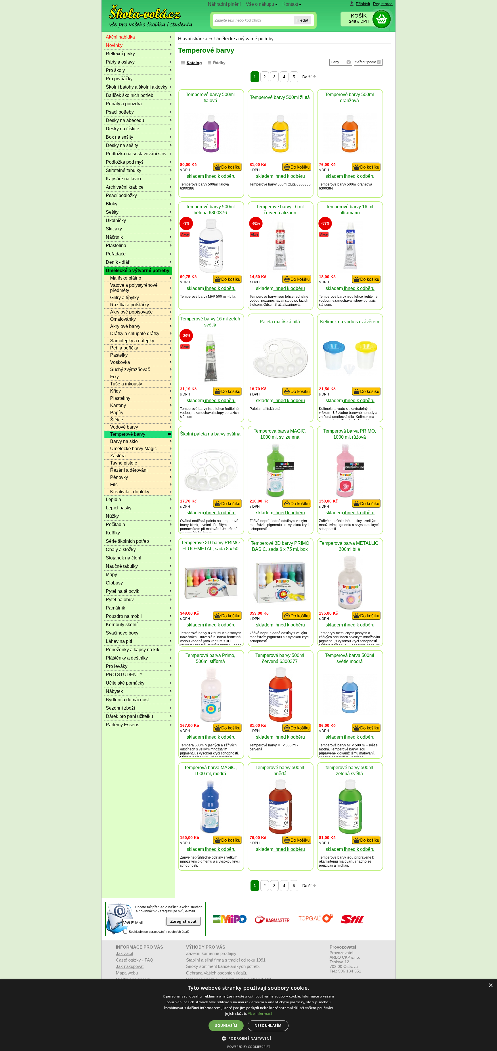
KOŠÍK (359, 16)
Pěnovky (119, 477)
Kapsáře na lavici (123, 178)
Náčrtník (114, 237)
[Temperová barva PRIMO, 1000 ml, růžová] (350, 496)
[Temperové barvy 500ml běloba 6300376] (211, 271)
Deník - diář (117, 262)
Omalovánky (123, 319)
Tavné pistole (123, 462)
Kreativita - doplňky (129, 491)
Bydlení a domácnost (127, 699)
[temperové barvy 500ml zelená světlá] (350, 832)
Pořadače (116, 253)
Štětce (116, 419)
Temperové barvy (127, 434)
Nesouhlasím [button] (268, 1025)
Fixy (114, 376)
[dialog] (248, 1015)
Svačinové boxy (122, 632)
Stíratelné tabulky (123, 170)
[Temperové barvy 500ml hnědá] (280, 832)
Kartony (118, 405)
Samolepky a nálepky (132, 340)
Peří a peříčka (124, 347)
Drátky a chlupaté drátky (134, 333)
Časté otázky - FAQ (134, 960)
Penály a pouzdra (124, 103)
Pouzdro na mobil (124, 616)
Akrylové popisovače (131, 311)
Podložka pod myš (125, 162)
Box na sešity (119, 137)
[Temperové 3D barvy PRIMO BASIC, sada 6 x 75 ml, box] (280, 603)
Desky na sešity (122, 145)
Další (307, 76)
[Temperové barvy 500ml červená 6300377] (281, 720)
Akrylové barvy (125, 326)
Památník (115, 607)
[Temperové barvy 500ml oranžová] (350, 152)
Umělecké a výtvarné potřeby (244, 38)
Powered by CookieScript (248, 1046)
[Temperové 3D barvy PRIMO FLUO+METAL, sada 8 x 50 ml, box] (211, 597)
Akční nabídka (120, 37)
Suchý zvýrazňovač (130, 369)
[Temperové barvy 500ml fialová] (211, 152)
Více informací (260, 1013)
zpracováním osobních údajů (169, 931)
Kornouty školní (121, 624)
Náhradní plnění (224, 4)
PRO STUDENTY (124, 674)
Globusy (114, 582)
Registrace (383, 3)
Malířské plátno (125, 278)
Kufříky (113, 532)
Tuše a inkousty (126, 383)
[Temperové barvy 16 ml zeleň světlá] (211, 383)
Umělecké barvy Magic (133, 448)
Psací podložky (121, 195)
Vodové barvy (124, 427)
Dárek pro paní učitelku (129, 716)
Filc (114, 484)
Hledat (302, 20)
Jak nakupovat (130, 966)
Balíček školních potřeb (129, 95)
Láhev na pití (119, 641)
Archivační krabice (125, 187)
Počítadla (115, 524)
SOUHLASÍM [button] (226, 1025)
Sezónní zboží (120, 708)
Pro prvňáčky (119, 78)
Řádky (219, 62)
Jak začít (124, 953)
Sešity (112, 212)
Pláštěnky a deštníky (127, 658)
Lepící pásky (118, 507)
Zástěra (118, 455)
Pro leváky (116, 666)
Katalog (194, 62)
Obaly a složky (121, 549)
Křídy (115, 391)
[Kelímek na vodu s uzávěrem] (350, 374)
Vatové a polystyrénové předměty (134, 288)
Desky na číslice (122, 128)
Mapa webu (127, 972)
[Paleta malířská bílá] (280, 376)
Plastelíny (120, 398)
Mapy (111, 574)
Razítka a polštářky (129, 304)
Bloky (111, 203)
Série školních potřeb (127, 541)
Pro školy (115, 70)
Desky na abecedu (125, 120)
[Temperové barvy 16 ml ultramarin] (350, 271)
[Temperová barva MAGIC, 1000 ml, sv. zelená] (280, 496)
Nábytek (114, 691)
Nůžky (112, 516)
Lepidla (113, 499)
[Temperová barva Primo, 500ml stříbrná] (211, 720)
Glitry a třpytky (124, 297)
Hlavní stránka (192, 38)
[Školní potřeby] (145, 12)
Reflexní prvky (120, 53)
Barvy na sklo (124, 441)
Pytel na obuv (120, 599)
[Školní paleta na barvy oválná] (211, 490)
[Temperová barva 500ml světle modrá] (350, 713)
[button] (248, 1038)
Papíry (116, 412)
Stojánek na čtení (123, 557)
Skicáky (114, 228)
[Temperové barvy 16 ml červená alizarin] (280, 271)
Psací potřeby (120, 112)
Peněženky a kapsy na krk (132, 649)
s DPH (359, 21)
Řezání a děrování (129, 470)
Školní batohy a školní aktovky (136, 87)
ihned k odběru (220, 176)
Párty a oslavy (120, 62)
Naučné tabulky (122, 566)
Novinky (114, 45)
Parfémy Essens (122, 724)
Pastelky (119, 355)
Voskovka (120, 362)
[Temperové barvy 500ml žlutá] (280, 152)
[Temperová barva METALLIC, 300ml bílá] (350, 608)
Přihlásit (363, 3)
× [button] (490, 985)
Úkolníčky (116, 220)
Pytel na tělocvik (122, 591)
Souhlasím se (159, 931)
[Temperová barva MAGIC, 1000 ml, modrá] (211, 832)
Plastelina (116, 245)
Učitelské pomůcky (125, 683)
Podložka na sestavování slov (136, 153)
